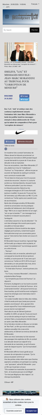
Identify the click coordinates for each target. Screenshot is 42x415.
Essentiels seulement (14, 411)
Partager (25, 96)
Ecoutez (10, 142)
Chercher (34, 30)
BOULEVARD (8, 95)
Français (34, 4)
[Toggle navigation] (7, 16)
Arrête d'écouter (26, 142)
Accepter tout (31, 411)
